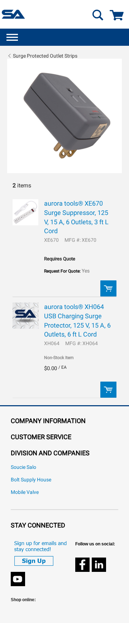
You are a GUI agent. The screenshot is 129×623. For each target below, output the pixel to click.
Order (108, 288)
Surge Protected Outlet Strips (45, 56)
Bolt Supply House (31, 479)
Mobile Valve (25, 492)
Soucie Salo (23, 467)
